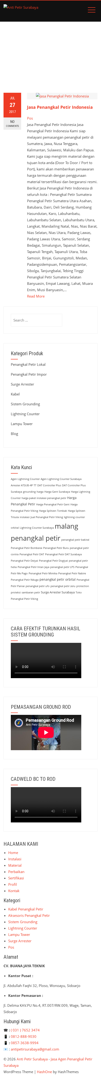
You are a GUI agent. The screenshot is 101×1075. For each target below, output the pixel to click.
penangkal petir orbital (57, 579)
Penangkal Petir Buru (56, 548)
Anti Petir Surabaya (32, 1059)
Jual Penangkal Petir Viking (47, 517)
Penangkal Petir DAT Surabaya (63, 554)
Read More (36, 296)
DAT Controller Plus (49, 485)
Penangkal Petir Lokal (28, 364)
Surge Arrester (22, 384)
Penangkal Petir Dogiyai (53, 560)
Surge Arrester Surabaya (58, 592)
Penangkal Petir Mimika (43, 573)
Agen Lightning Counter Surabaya (61, 479)
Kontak (13, 890)
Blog (14, 433)
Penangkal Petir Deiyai (24, 560)
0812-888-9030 (23, 1036)
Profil (12, 884)
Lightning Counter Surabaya (37, 527)
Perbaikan (16, 871)
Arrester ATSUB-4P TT (23, 485)
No (12, 124)
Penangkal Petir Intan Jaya (33, 567)
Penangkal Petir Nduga (25, 579)
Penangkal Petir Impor (29, 374)
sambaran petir (31, 592)
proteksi (16, 592)
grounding (29, 491)
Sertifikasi (16, 878)
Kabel (15, 394)
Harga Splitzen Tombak (53, 510)
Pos (30, 118)
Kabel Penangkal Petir (25, 909)
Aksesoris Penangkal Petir (29, 915)
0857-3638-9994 (25, 1042)
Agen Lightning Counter (25, 479)
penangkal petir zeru (62, 586)
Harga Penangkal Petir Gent (53, 504)
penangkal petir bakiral (75, 539)
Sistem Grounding (25, 404)
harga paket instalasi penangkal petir (44, 498)
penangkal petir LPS (62, 567)
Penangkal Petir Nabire (72, 573)
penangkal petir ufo (38, 586)
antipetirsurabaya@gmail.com (35, 1049)
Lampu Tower (22, 423)
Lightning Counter (25, 413)
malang (66, 526)
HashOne (44, 1071)
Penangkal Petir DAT (31, 554)
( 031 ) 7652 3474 (25, 1030)
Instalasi (14, 859)
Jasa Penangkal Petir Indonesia (60, 107)
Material (15, 865)
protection (82, 586)
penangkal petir (35, 538)
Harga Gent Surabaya (57, 491)
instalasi (25, 517)
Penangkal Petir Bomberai (26, 548)
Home (13, 852)
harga (40, 491)
